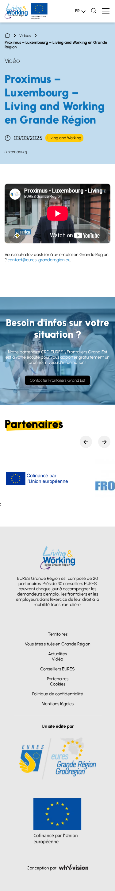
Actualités (57, 654)
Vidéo (57, 659)
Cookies (57, 684)
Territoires (57, 634)
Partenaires (57, 678)
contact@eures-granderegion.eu (39, 259)
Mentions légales (57, 703)
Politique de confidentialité (57, 694)
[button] (86, 442)
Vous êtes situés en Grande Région (57, 644)
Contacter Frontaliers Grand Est (57, 380)
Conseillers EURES (57, 669)
